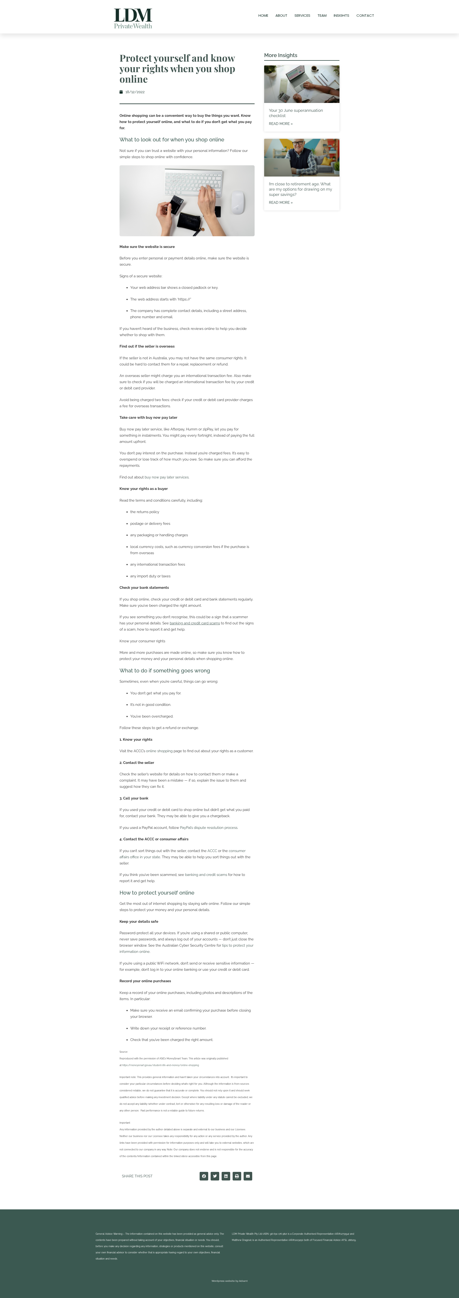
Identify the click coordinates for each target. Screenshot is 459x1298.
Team (322, 15)
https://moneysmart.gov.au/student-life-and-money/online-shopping (160, 1065)
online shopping (159, 751)
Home (263, 15)
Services (302, 15)
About (281, 15)
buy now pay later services (167, 477)
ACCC (212, 851)
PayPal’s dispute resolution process (208, 828)
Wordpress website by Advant (230, 1280)
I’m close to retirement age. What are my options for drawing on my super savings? (300, 189)
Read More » (281, 124)
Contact (365, 15)
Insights (341, 15)
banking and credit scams (206, 875)
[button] (204, 1176)
